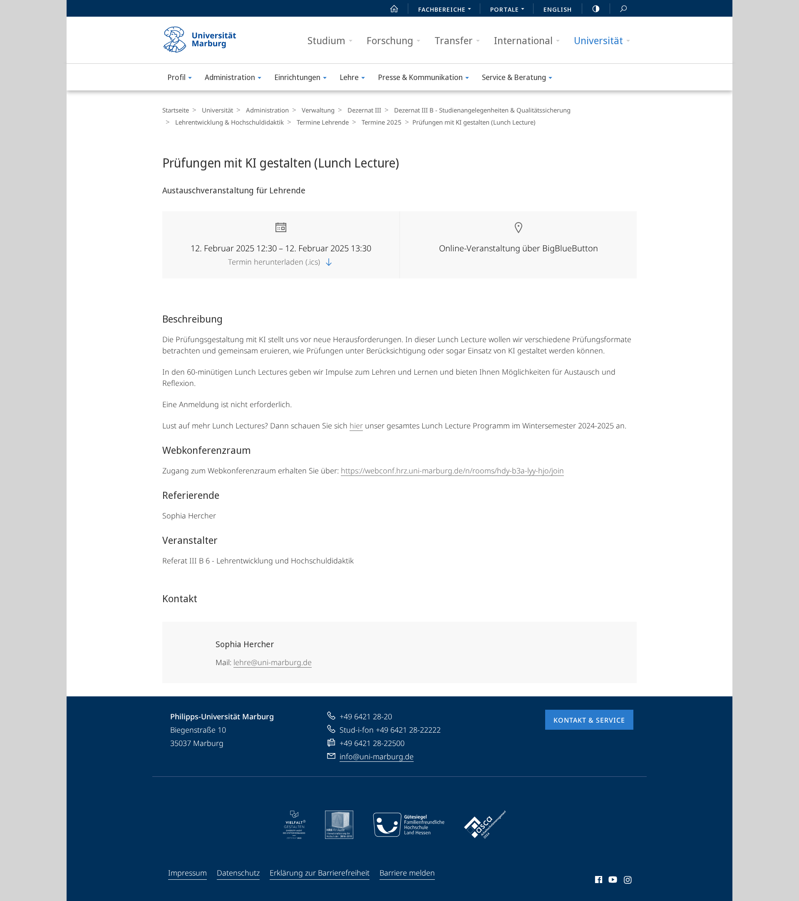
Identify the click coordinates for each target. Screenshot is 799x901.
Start (394, 8)
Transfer (453, 40)
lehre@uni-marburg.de (272, 662)
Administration (230, 77)
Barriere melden (407, 873)
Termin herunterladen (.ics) (275, 262)
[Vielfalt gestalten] (294, 825)
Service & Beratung (514, 77)
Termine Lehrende (323, 122)
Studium (326, 40)
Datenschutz (238, 873)
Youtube (612, 881)
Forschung (390, 40)
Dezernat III (364, 110)
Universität (598, 40)
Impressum (187, 873)
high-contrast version (596, 8)
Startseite (175, 110)
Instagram (628, 881)
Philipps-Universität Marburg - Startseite (214, 40)
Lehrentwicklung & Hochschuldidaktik (229, 122)
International (523, 40)
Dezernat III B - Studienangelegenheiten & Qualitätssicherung (482, 110)
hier (356, 425)
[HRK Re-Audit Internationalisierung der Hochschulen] (339, 825)
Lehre (349, 77)
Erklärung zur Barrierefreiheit (320, 873)
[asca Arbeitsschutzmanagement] (485, 825)
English (557, 9)
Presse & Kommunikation (420, 77)
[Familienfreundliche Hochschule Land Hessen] (408, 825)
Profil (176, 77)
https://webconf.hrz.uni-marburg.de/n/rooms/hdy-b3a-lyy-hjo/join (452, 471)
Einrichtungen (297, 77)
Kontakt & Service (589, 720)
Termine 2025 (382, 122)
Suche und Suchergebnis (623, 8)
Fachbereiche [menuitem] (442, 9)
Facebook (598, 881)
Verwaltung (318, 110)
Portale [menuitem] (504, 9)
